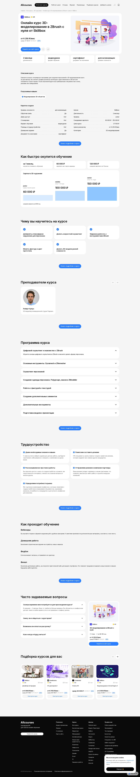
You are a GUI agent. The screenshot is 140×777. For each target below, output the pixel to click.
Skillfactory (91, 740)
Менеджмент (76, 734)
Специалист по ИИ (110, 740)
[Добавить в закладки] (42, 676)
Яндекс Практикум (94, 728)
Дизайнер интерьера (111, 754)
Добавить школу (105, 5)
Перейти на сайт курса (31, 49)
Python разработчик (110, 725)
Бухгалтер (108, 734)
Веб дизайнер (109, 748)
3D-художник (38, 10)
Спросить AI (134, 773)
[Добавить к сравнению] (48, 49)
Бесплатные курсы (77, 728)
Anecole (90, 763)
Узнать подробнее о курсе (70, 143)
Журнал (72, 5)
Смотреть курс (32, 696)
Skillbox (90, 731)
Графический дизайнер (111, 745)
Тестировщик (109, 731)
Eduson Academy (93, 754)
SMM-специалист (110, 742)
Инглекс (90, 760)
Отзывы (65, 5)
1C (73, 759)
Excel (73, 756)
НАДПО (90, 751)
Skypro (90, 737)
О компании (59, 731)
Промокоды (81, 5)
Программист (109, 728)
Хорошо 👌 (120, 769)
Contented (91, 745)
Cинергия (91, 757)
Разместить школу (32, 734)
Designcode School (93, 748)
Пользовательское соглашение (43, 771)
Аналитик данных (110, 737)
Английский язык (77, 737)
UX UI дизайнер (109, 751)
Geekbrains (91, 742)
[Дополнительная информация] (23, 676)
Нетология (91, 734)
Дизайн (74, 753)
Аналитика (75, 744)
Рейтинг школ (56, 5)
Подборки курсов (92, 5)
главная (23, 10)
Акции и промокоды (62, 725)
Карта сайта (59, 734)
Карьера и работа (77, 762)
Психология (75, 750)
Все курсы (29, 10)
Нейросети (75, 747)
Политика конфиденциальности (63, 771)
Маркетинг (75, 731)
